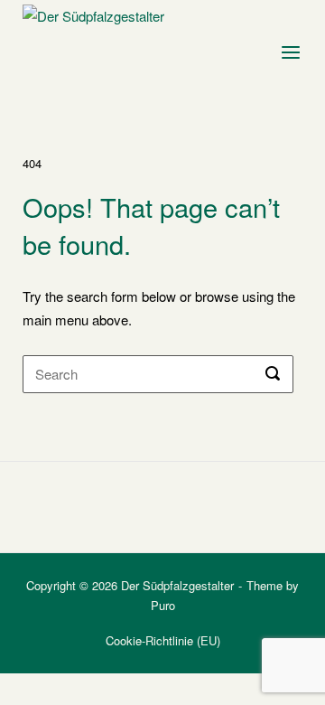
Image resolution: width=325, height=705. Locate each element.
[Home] (105, 47)
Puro (163, 605)
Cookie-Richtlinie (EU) (163, 640)
